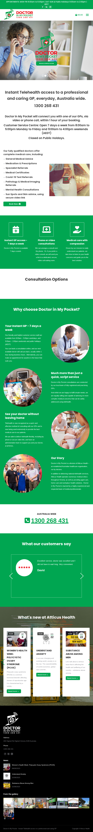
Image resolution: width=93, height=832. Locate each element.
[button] (11, 576)
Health (11, 634)
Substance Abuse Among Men (74, 654)
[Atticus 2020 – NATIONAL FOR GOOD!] (41, 803)
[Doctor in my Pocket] (8, 803)
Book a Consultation (46, 63)
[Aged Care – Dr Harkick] (8, 814)
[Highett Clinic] (51, 803)
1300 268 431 (46, 105)
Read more (12, 691)
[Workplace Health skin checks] (30, 803)
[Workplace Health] (19, 803)
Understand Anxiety (19, 774)
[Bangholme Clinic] (84, 803)
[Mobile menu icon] (87, 15)
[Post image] (6, 767)
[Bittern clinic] (73, 803)
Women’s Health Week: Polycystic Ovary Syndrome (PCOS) (33, 765)
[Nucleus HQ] (62, 803)
